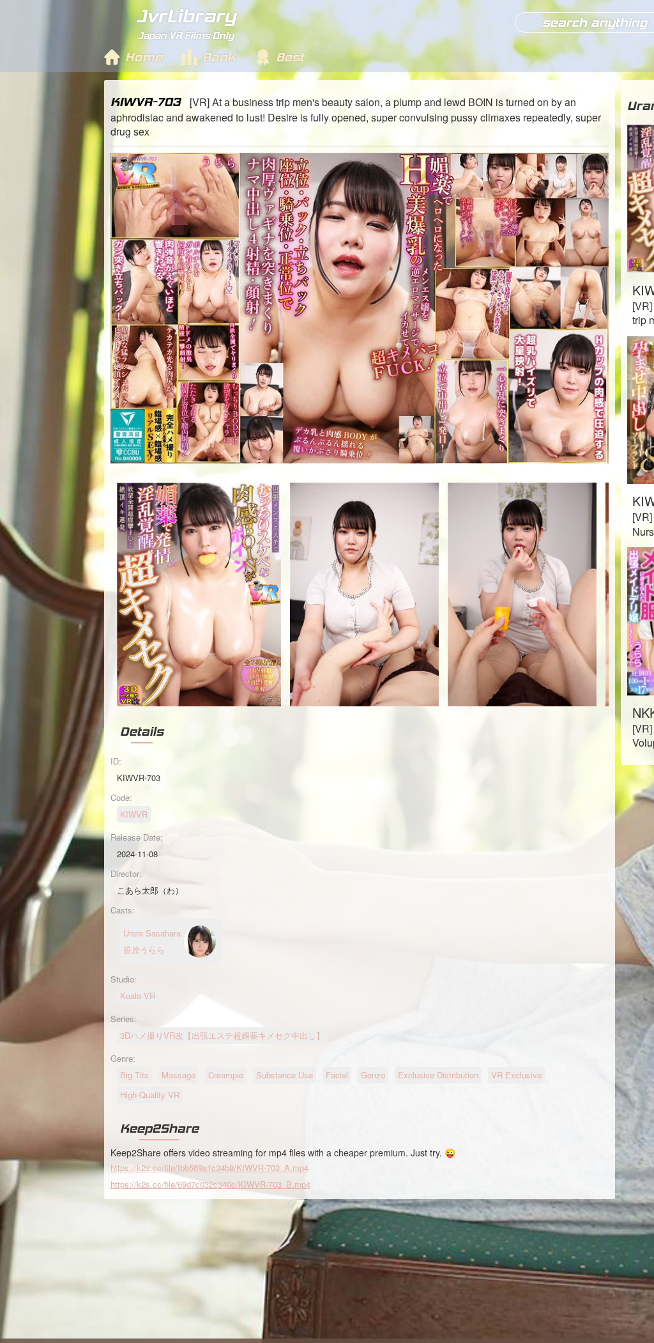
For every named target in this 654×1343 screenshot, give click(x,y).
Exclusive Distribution (438, 1075)
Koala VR (137, 996)
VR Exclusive (516, 1075)
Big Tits (134, 1075)
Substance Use (284, 1075)
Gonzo (373, 1075)
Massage (178, 1075)
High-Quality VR (149, 1095)
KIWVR (134, 814)
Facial (337, 1075)
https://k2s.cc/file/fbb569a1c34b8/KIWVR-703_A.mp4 (209, 1167)
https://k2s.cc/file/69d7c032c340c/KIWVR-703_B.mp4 (210, 1184)
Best (290, 57)
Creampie (225, 1075)
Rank (219, 57)
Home (143, 57)
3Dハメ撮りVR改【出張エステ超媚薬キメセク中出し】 (222, 1035)
